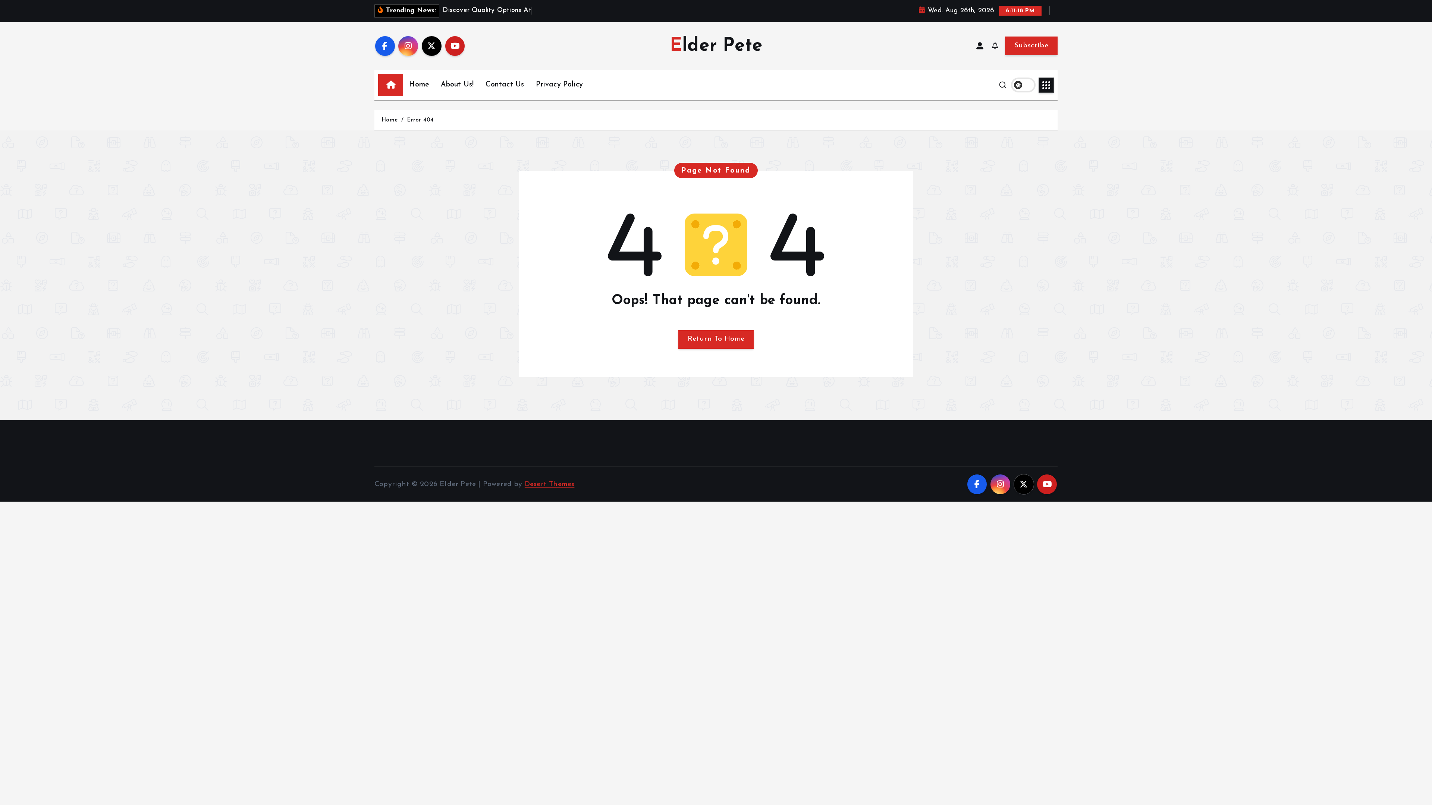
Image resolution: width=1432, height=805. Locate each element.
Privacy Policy (559, 84)
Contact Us (505, 84)
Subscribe (1031, 45)
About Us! (457, 84)
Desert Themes (550, 484)
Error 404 (420, 120)
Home (419, 84)
